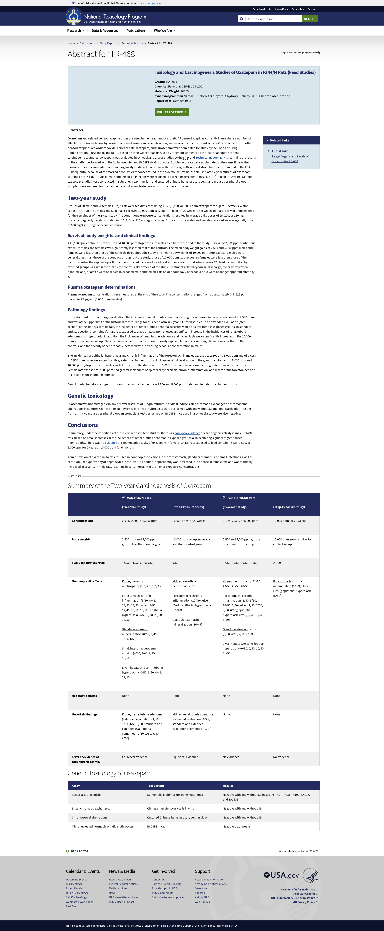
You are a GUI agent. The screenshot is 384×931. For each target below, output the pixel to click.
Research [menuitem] (74, 30)
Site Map (200, 893)
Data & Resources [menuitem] (105, 30)
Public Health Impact (121, 902)
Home (71, 43)
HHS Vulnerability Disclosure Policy (293, 898)
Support (312, 9)
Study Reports (108, 43)
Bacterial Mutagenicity (86, 795)
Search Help (202, 888)
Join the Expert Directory (167, 884)
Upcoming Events (76, 879)
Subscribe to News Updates (168, 897)
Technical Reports (132, 43)
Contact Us (158, 879)
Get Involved (298, 9)
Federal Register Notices (123, 884)
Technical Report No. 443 (212, 157)
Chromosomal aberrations (89, 817)
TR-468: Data (280, 151)
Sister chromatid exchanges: (91, 808)
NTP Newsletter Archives (123, 897)
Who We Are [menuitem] (163, 30)
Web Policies (202, 902)
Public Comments (162, 893)
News (112, 893)
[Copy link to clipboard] (318, 53)
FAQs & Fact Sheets (120, 879)
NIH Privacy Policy (303, 902)
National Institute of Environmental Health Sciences (151, 925)
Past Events (73, 906)
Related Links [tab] (279, 140)
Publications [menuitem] (136, 30)
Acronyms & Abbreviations (211, 884)
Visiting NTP (202, 897)
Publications (87, 43)
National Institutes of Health (216, 925)
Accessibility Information (209, 879)
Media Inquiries (118, 888)
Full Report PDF (170, 112)
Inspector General (304, 893)
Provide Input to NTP (164, 888)
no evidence (109, 443)
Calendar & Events (262, 9)
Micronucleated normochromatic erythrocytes (103, 826)
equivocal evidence (187, 433)
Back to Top (79, 851)
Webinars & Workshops (79, 902)
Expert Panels (74, 888)
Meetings (74, 884)
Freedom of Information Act (297, 889)
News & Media (281, 9)
